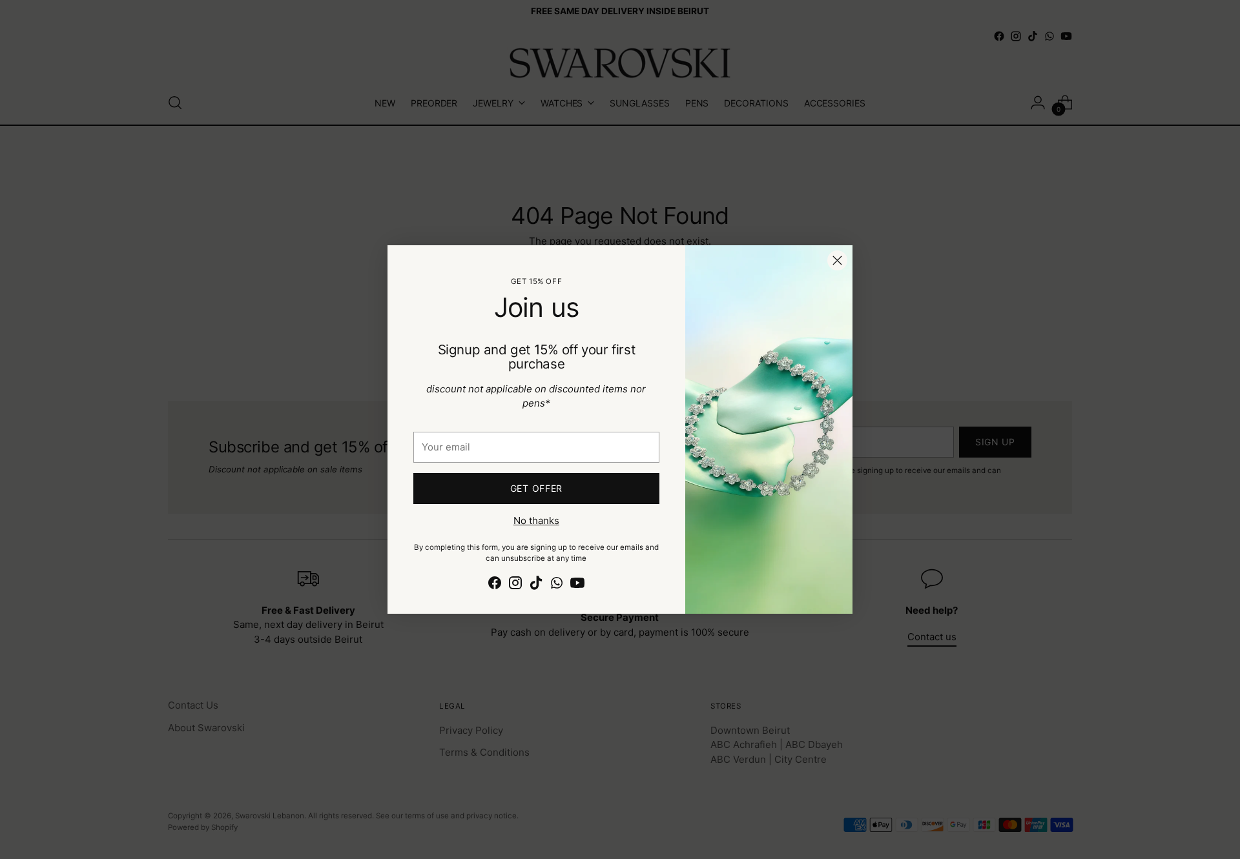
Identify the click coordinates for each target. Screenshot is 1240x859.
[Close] (837, 260)
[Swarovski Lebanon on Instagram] (515, 585)
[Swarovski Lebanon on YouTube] (577, 585)
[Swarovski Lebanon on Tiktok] (536, 585)
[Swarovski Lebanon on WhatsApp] (556, 585)
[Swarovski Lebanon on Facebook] (494, 585)
